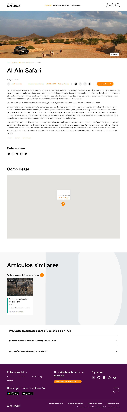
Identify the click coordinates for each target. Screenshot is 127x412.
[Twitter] (75, 84)
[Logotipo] (13, 5)
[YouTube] (89, 84)
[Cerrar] (68, 192)
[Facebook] (85, 84)
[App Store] (27, 393)
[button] (117, 5)
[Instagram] (80, 84)
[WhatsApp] (109, 377)
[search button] (108, 5)
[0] (112, 5)
